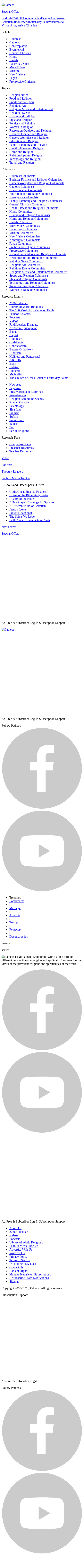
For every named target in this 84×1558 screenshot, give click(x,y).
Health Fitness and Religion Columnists (33, 208)
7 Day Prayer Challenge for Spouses (31, 502)
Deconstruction (18, 936)
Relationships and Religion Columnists (33, 257)
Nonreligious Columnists (24, 240)
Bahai (13, 331)
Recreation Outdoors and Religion (30, 130)
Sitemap (14, 1281)
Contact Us (16, 1267)
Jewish (25, 22)
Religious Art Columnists (24, 265)
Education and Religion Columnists (31, 193)
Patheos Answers (19, 314)
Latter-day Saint (39, 22)
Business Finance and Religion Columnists (35, 179)
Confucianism (18, 346)
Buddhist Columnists (22, 176)
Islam (12, 363)
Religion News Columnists (26, 261)
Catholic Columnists (21, 186)
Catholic (18, 18)
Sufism (13, 416)
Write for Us (17, 1253)
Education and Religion (23, 141)
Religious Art (17, 105)
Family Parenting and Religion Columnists (35, 201)
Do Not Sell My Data (22, 1263)
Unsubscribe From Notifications (29, 1278)
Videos (13, 321)
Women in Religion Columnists (28, 289)
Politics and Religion (22, 123)
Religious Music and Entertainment (31, 109)
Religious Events (19, 112)
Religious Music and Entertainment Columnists (38, 272)
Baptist (13, 335)
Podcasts (14, 317)
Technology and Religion (25, 159)
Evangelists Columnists (23, 197)
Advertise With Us (20, 1249)
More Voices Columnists (24, 225)
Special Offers (10, 11)
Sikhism (14, 413)
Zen (11, 427)
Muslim (53, 22)
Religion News (18, 95)
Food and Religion (20, 98)
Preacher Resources (21, 447)
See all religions (19, 430)
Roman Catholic (19, 402)
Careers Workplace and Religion (29, 137)
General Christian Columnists (27, 204)
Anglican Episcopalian (23, 328)
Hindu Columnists (20, 211)
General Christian (20, 53)
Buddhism (15, 338)
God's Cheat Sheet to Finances (28, 491)
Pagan (13, 78)
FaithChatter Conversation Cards (29, 520)
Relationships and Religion (26, 155)
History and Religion (22, 116)
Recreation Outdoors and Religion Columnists (37, 254)
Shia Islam (15, 409)
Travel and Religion (21, 162)
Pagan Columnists (20, 243)
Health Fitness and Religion (26, 148)
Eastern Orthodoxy (21, 349)
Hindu (17, 22)
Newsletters (9, 526)
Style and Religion (20, 120)
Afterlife (14, 915)
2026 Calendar (18, 303)
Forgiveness (16, 901)
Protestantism (17, 395)
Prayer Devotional (20, 513)
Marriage (15, 908)
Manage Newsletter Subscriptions (30, 1274)
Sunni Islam (16, 420)
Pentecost (15, 929)
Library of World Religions (26, 306)
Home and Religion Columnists (28, 218)
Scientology (16, 406)
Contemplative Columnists (25, 190)
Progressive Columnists (23, 250)
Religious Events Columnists (27, 268)
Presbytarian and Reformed (26, 391)
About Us (15, 1228)
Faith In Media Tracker (16, 478)
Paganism (15, 388)
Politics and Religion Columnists (29, 247)
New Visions (17, 74)
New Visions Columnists (24, 236)
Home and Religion (21, 152)
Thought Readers (12, 471)
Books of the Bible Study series (28, 495)
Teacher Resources (21, 451)
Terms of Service (19, 1260)
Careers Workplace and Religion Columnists (36, 183)
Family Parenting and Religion (28, 144)
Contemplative (32, 18)
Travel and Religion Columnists (28, 286)
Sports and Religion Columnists (28, 275)
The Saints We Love (22, 516)
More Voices (17, 67)
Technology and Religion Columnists (32, 282)
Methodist (15, 374)
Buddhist (7, 18)
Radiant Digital (18, 1271)
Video (5, 458)
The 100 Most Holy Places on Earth (31, 310)
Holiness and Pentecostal (24, 356)
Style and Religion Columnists (28, 279)
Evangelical (48, 18)
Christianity (16, 342)
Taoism (13, 423)
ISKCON (15, 360)
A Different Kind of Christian (27, 506)
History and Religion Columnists (29, 215)
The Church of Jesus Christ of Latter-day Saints (38, 378)
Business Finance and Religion (28, 134)
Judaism (14, 367)
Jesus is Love (17, 509)
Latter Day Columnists (23, 229)
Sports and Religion (21, 102)
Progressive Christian (24, 25)
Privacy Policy (18, 1256)
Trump (13, 922)
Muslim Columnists (21, 233)
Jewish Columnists (20, 222)
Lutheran (15, 370)
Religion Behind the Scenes (26, 398)
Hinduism (15, 353)
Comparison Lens (20, 444)
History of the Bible (21, 498)
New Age (15, 384)
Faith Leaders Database (23, 324)
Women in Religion (21, 127)
